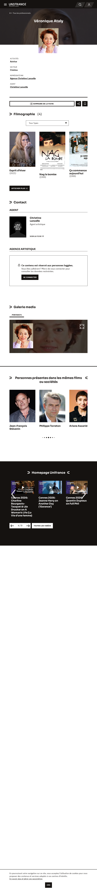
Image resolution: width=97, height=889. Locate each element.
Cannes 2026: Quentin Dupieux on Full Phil (74, 500)
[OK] (48, 885)
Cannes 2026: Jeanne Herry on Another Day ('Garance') (46, 502)
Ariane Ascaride (79, 425)
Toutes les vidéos (42, 526)
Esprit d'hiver (17, 170)
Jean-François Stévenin (18, 427)
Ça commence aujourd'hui (78, 172)
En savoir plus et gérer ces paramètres (25, 879)
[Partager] (78, 103)
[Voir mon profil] (89, 4)
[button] (82, 327)
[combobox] (47, 123)
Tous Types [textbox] (33, 123)
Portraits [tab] (17, 315)
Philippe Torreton (50, 425)
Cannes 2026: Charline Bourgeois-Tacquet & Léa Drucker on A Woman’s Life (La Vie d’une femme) (20, 506)
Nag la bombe (47, 174)
